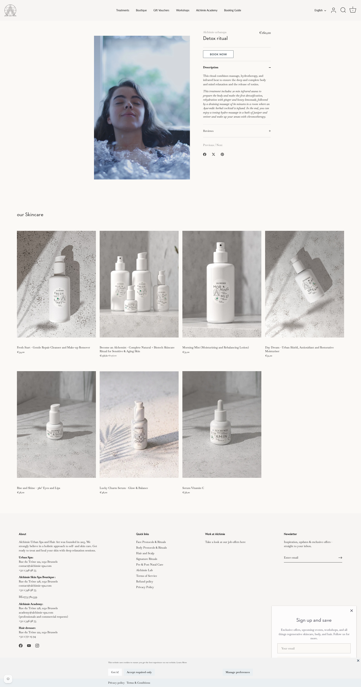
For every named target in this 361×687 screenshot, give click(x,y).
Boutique (141, 10)
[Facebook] (21, 645)
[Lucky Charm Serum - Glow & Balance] (139, 424)
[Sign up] (340, 558)
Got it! (115, 672)
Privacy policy (116, 682)
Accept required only (139, 672)
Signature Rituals (146, 559)
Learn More (182, 662)
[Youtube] (29, 645)
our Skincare (30, 214)
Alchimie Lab (144, 570)
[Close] (358, 660)
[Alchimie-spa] (27, 10)
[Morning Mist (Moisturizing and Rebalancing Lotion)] (221, 284)
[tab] (237, 99)
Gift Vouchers (161, 10)
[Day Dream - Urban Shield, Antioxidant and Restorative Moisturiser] (304, 284)
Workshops (182, 10)
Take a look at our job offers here (225, 542)
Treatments (122, 10)
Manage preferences (238, 672)
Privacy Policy (145, 587)
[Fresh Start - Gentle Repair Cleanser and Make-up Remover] (56, 284)
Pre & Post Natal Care (149, 564)
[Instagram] (37, 645)
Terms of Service (146, 576)
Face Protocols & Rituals (151, 542)
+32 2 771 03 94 (27, 636)
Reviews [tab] (208, 131)
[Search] (343, 10)
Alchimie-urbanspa (214, 32)
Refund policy (144, 581)
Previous (209, 145)
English (319, 10)
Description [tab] (210, 67)
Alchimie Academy (206, 10)
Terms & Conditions (138, 682)
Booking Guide (232, 10)
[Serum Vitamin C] (221, 424)
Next (219, 145)
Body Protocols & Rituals (151, 547)
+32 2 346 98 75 (27, 570)
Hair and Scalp (145, 553)
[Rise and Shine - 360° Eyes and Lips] (56, 424)
